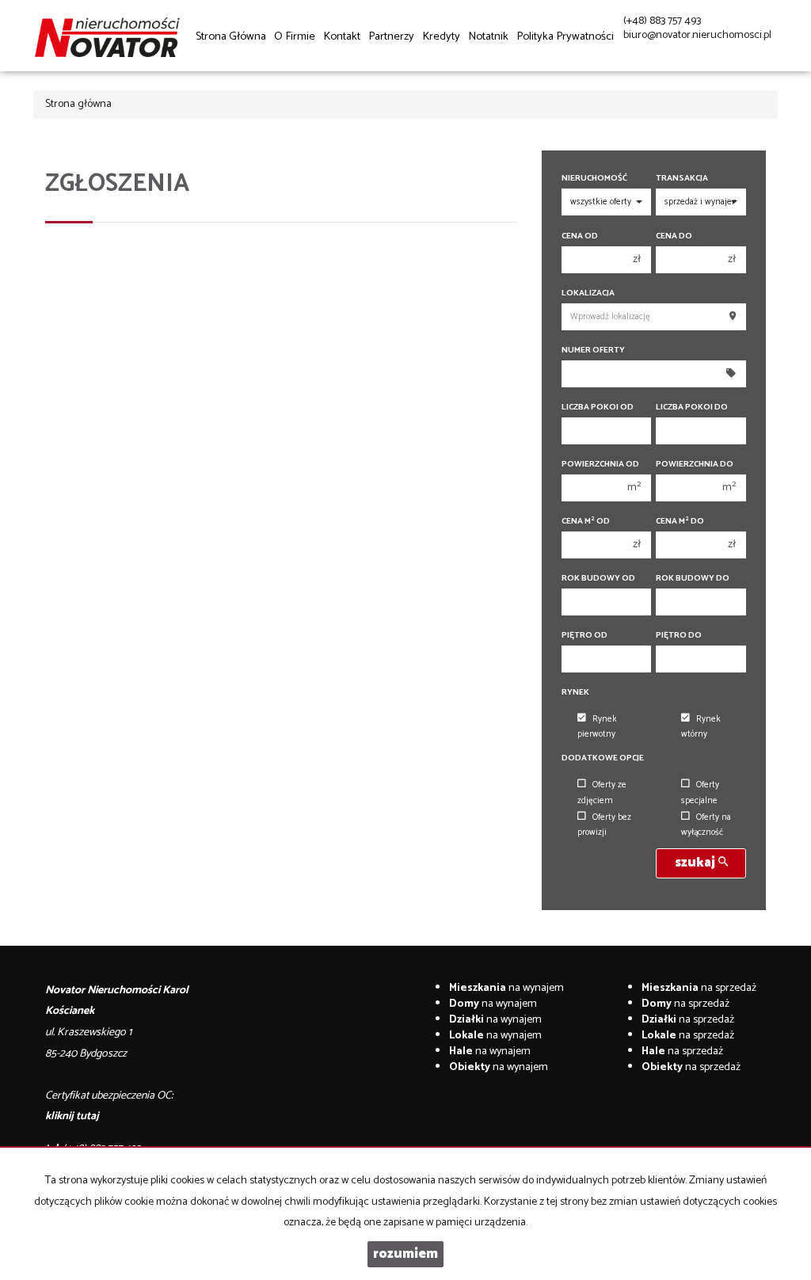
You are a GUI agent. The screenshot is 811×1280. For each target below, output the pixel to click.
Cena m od (586, 522)
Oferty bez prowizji (604, 825)
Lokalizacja (588, 293)
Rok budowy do (692, 579)
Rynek (575, 693)
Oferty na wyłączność (706, 825)
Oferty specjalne (700, 792)
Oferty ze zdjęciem (601, 792)
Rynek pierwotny (597, 726)
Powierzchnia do (694, 464)
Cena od (580, 236)
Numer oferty (593, 350)
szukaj (696, 863)
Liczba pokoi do (692, 407)
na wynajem (506, 988)
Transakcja (682, 179)
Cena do (674, 236)
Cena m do (680, 522)
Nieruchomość (594, 179)
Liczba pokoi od (598, 407)
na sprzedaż (699, 988)
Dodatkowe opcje (603, 758)
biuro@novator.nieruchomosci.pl (697, 35)
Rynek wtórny (701, 726)
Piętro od (584, 636)
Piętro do (679, 636)
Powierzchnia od (600, 464)
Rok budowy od (598, 579)
